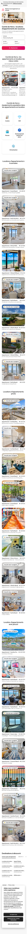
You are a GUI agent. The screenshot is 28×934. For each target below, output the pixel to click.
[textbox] (7, 43)
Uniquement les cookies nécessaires (13, 919)
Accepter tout (13, 914)
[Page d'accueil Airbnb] (3, 9)
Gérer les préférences (13, 924)
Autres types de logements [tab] (9, 856)
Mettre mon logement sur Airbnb (12, 9)
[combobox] (13, 38)
